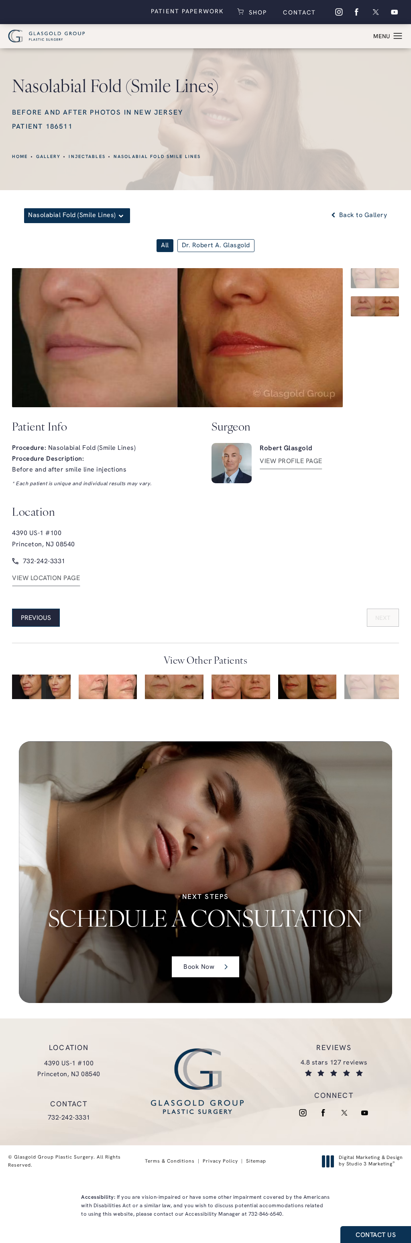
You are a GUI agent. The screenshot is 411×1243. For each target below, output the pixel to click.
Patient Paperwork (187, 12)
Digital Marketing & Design (370, 1161)
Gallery (48, 157)
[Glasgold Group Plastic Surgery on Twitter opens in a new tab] (375, 12)
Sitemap (256, 1161)
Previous (36, 618)
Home (20, 157)
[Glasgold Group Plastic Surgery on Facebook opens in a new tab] (357, 12)
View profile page (291, 461)
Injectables (87, 157)
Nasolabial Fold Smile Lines (157, 157)
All (165, 245)
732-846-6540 (265, 1214)
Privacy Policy (220, 1161)
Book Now (198, 967)
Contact (298, 13)
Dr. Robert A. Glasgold (216, 245)
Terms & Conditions (170, 1161)
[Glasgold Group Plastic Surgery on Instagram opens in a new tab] (338, 12)
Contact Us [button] (376, 1235)
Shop (256, 12)
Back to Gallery (362, 215)
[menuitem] (338, 12)
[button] (398, 36)
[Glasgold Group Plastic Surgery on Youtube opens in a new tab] (394, 12)
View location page (46, 578)
